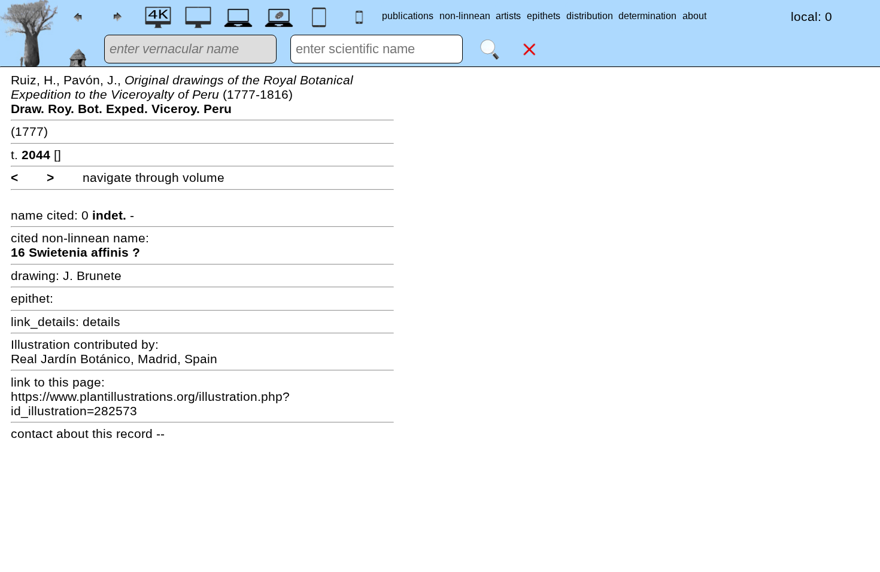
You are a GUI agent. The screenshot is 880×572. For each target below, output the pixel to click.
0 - (107, 215)
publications (407, 16)
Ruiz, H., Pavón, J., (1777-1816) (182, 94)
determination (647, 16)
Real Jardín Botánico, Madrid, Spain (114, 359)
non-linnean (464, 16)
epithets (543, 16)
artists (508, 16)
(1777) (29, 131)
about (694, 16)
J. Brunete (92, 275)
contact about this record (82, 433)
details (101, 321)
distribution (589, 16)
